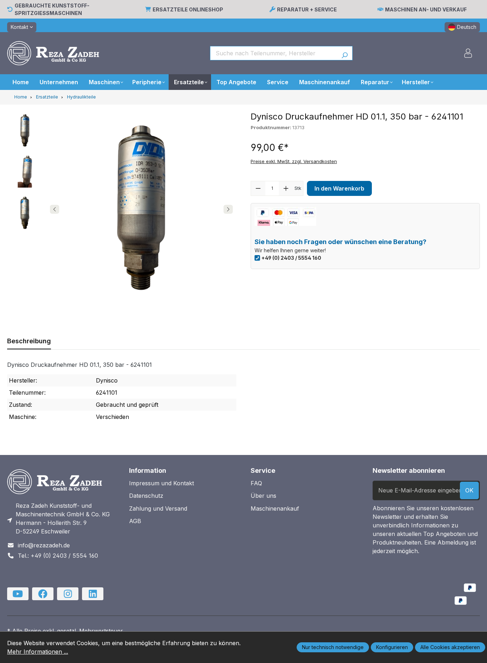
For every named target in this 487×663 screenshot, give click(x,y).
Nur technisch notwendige (333, 647)
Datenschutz (146, 495)
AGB (135, 521)
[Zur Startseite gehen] (53, 53)
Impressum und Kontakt (161, 483)
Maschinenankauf (275, 508)
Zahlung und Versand (158, 508)
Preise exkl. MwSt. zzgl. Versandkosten (294, 161)
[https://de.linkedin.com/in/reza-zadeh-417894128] (92, 593)
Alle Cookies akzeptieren (450, 647)
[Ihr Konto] (468, 53)
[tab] (29, 341)
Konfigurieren (392, 647)
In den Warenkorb (339, 188)
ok (469, 490)
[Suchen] (345, 53)
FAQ (256, 483)
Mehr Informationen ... (37, 651)
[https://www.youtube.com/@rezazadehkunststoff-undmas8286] (18, 593)
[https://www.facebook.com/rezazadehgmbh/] (42, 593)
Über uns (263, 495)
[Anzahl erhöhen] (286, 188)
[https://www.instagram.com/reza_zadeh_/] (67, 593)
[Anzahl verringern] (258, 188)
